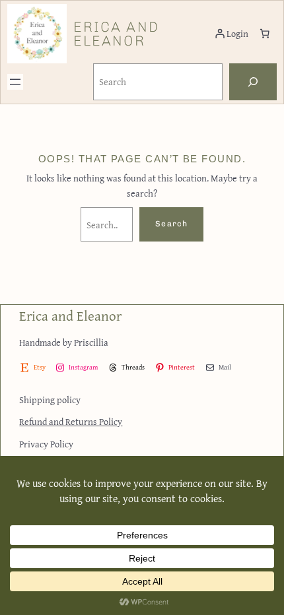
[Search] (253, 81)
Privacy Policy (46, 444)
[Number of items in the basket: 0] (265, 34)
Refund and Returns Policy (70, 421)
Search (171, 223)
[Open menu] (15, 82)
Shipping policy (50, 399)
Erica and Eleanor (116, 33)
